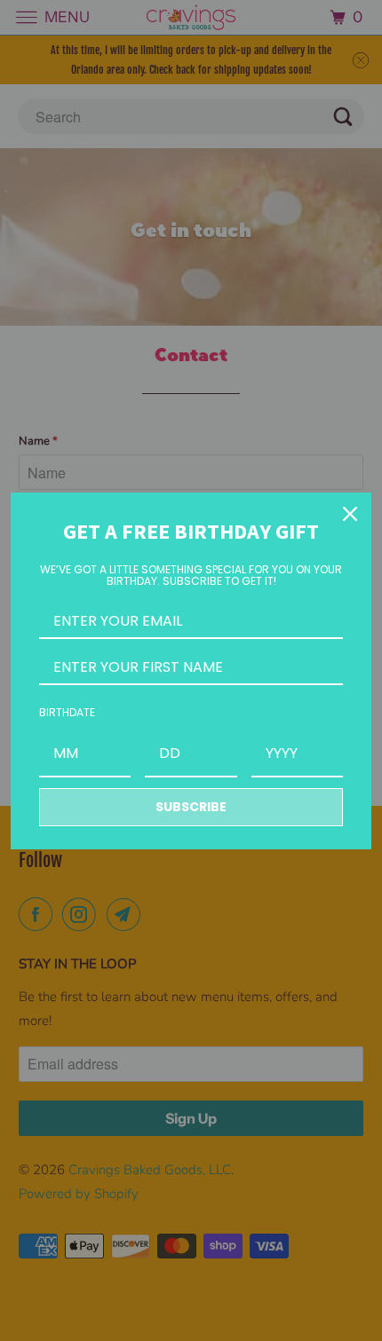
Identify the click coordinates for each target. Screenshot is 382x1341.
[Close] (350, 514)
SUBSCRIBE (191, 807)
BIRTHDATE (67, 712)
